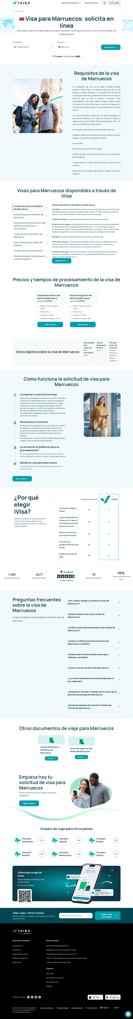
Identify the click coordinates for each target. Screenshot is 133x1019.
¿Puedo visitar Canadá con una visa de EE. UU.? (62, 954)
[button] (72, 3)
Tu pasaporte (17, 42)
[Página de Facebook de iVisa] (39, 997)
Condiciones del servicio (47, 1008)
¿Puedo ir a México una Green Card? (58, 962)
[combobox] (33, 47)
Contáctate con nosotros (55, 978)
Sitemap (49, 986)
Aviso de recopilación (77, 1008)
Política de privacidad (63, 1008)
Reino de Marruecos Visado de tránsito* (28, 244)
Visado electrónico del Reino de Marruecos (28, 207)
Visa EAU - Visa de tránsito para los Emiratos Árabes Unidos (66, 958)
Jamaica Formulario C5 (20, 958)
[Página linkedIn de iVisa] (32, 997)
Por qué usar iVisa (52, 982)
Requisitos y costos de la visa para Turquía (61, 950)
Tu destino (61, 42)
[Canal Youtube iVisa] (36, 997)
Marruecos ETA (17, 946)
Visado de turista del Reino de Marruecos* (28, 235)
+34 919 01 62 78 (92, 1008)
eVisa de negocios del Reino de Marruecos (28, 216)
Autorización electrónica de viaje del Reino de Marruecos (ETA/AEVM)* (29, 225)
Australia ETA (17, 950)
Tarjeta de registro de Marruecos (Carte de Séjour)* (29, 257)
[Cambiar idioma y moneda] (104, 3)
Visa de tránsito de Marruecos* (28, 250)
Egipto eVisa (16, 962)
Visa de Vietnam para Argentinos (57, 946)
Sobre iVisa (50, 974)
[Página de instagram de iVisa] (28, 997)
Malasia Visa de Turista (20, 954)
